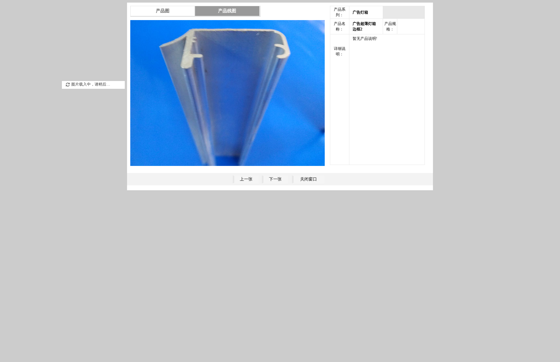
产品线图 (227, 10)
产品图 (162, 10)
